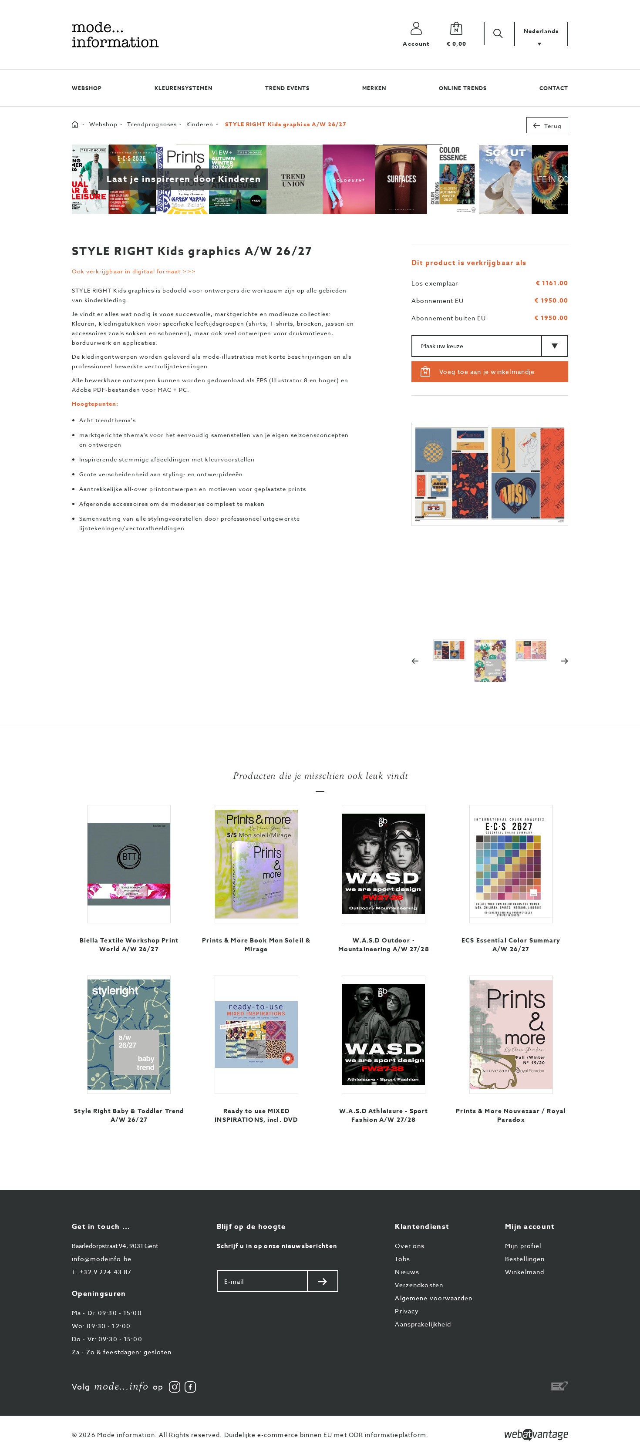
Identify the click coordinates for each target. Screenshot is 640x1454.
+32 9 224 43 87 (101, 1272)
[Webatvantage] (536, 1435)
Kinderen (199, 124)
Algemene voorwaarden (433, 1298)
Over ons (409, 1246)
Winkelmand (524, 1272)
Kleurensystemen (183, 88)
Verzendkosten (419, 1285)
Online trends (462, 88)
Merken (374, 88)
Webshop (87, 88)
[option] (489, 474)
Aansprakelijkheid (423, 1324)
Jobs (402, 1259)
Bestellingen (525, 1259)
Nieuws (407, 1272)
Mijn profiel (523, 1246)
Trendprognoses (152, 124)
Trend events (287, 88)
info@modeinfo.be (101, 1259)
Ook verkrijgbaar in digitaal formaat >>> (134, 271)
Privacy (407, 1311)
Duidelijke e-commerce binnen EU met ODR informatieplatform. (326, 1434)
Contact (553, 88)
